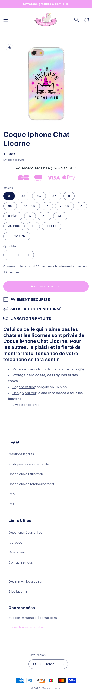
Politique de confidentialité (29, 464)
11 (33, 225)
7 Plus (64, 205)
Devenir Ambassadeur (26, 581)
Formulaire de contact (27, 627)
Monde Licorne (51, 688)
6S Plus (29, 205)
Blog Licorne (18, 591)
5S (23, 195)
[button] (5, 20)
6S (10, 205)
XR (60, 215)
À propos (15, 542)
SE (54, 195)
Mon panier (17, 552)
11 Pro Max (17, 236)
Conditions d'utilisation (26, 474)
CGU (12, 504)
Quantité (9, 246)
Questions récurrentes (25, 532)
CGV (12, 494)
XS (44, 215)
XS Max (14, 225)
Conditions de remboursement (31, 484)
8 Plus (13, 215)
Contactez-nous (21, 562)
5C (39, 195)
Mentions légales (21, 454)
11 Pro (51, 225)
